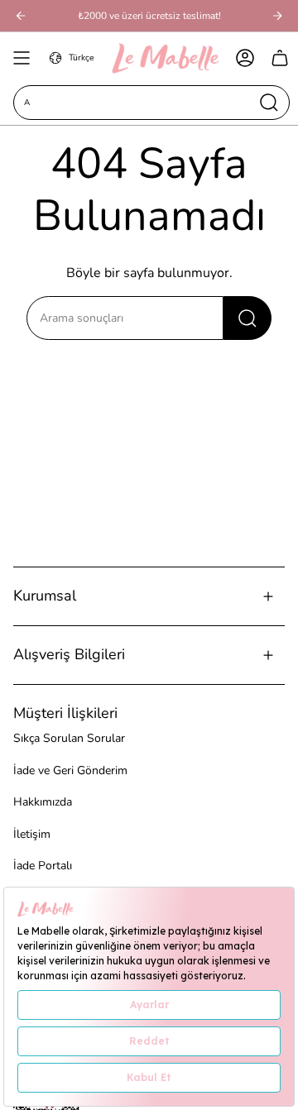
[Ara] (247, 318)
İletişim (31, 834)
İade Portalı (42, 865)
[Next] (277, 15)
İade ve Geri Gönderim (70, 770)
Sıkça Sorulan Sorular (69, 738)
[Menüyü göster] (21, 58)
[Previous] (20, 15)
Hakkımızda (42, 802)
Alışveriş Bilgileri (69, 654)
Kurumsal (44, 595)
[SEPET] (279, 58)
